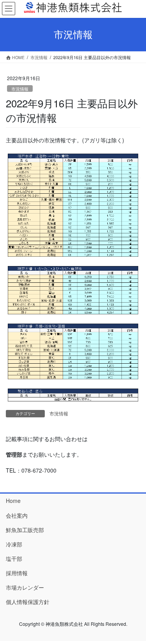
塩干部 (14, 558)
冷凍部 (14, 544)
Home (13, 500)
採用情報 (17, 573)
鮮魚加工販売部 (25, 530)
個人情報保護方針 (27, 602)
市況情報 (19, 89)
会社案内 (17, 515)
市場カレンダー (25, 587)
